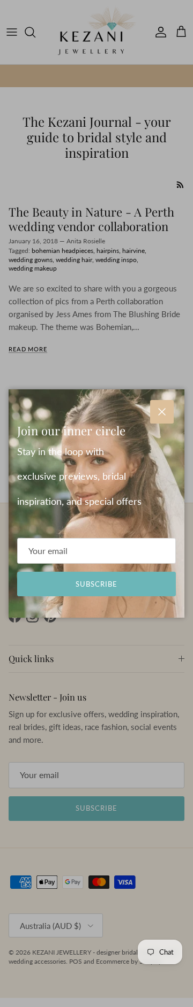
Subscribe (96, 584)
